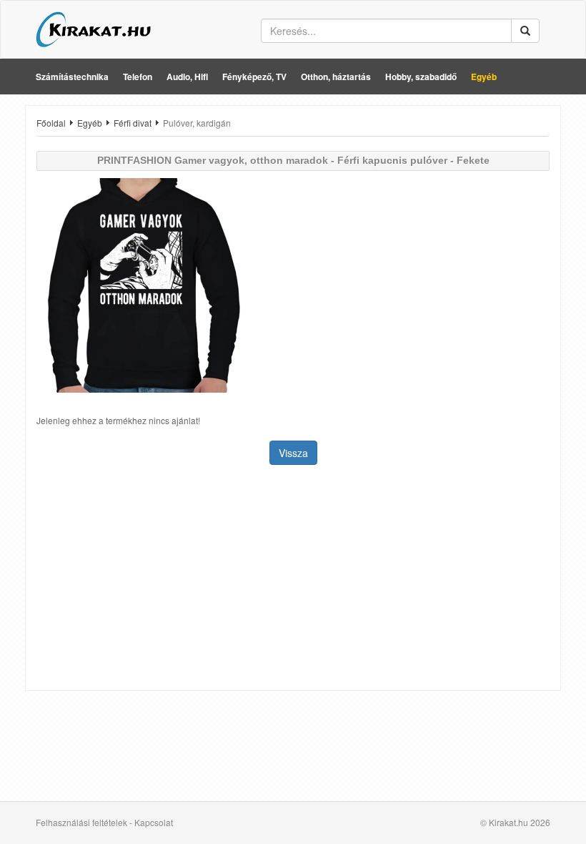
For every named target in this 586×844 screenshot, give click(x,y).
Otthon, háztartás (336, 76)
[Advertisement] (293, 579)
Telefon (137, 76)
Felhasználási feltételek (81, 822)
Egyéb (484, 76)
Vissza (293, 453)
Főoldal (51, 123)
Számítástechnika (72, 76)
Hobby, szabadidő (421, 76)
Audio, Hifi (187, 76)
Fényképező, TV (254, 76)
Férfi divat (133, 123)
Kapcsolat (153, 822)
